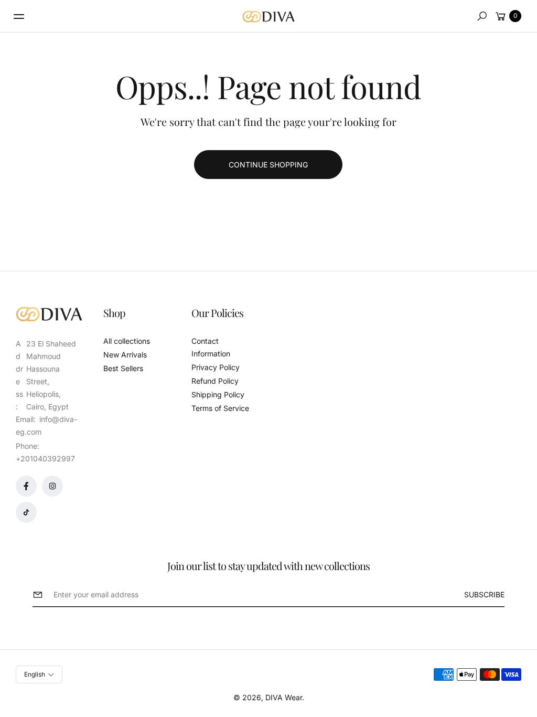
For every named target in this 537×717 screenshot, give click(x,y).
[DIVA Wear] (268, 16)
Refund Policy (215, 380)
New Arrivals (125, 354)
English (34, 674)
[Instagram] (52, 486)
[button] (481, 16)
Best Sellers (123, 368)
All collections (126, 340)
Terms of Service (220, 408)
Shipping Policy (217, 394)
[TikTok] (26, 512)
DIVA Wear (283, 697)
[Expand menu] (18, 16)
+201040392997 (45, 458)
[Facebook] (26, 486)
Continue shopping (268, 164)
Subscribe (484, 594)
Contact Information (210, 347)
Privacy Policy (215, 367)
